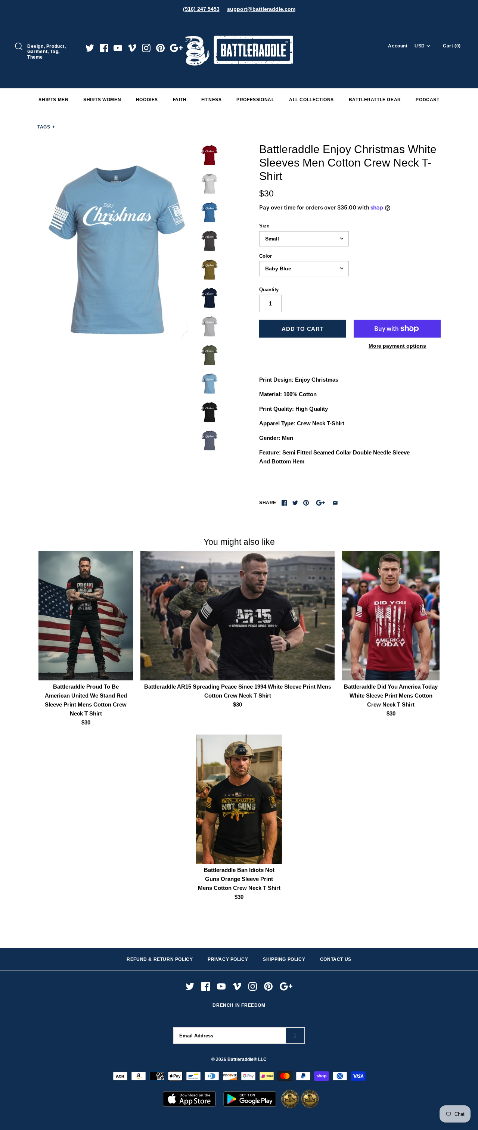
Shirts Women (102, 99)
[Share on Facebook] (284, 503)
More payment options (397, 346)
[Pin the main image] (306, 503)
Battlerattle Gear (375, 99)
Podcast (427, 99)
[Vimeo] (132, 48)
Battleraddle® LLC (247, 1059)
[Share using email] (335, 503)
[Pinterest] (160, 48)
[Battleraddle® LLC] (239, 25)
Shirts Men (53, 99)
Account (397, 46)
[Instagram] (146, 48)
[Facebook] (104, 48)
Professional (255, 99)
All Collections (311, 99)
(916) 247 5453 (201, 9)
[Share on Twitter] (295, 503)
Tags (46, 127)
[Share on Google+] (320, 503)
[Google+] (176, 48)
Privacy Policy (228, 959)
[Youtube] (118, 48)
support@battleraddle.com (261, 9)
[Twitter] (90, 48)
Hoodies (147, 99)
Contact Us (335, 959)
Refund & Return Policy (160, 959)
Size (264, 226)
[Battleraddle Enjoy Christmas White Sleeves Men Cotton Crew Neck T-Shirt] (116, 248)
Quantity (269, 289)
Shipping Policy (284, 959)
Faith (180, 99)
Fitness (211, 99)
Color (265, 256)
